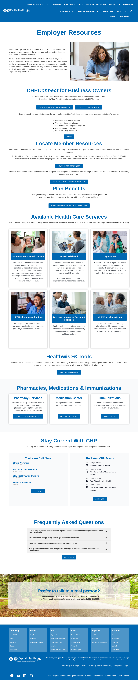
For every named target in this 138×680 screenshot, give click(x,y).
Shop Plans (65, 11)
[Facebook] (12, 675)
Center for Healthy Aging (96, 4)
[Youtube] (18, 675)
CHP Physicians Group (73, 4)
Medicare (33, 638)
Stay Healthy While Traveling (26, 476)
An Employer (75, 642)
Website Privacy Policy (104, 665)
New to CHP (75, 635)
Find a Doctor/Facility (35, 4)
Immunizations (110, 416)
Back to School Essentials (25, 469)
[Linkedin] (25, 675)
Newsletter (13, 649)
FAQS (94, 635)
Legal (126, 665)
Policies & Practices (87, 665)
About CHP (108, 11)
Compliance (118, 665)
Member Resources (86, 11)
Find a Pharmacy (54, 4)
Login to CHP (121, 16)
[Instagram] (31, 675)
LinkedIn (115, 646)
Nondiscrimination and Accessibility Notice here (113, 660)
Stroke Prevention (21, 463)
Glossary (95, 638)
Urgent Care (128, 4)
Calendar (13, 642)
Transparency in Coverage (70, 665)
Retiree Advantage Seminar (100, 465)
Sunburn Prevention (22, 482)
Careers (12, 646)
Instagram (115, 649)
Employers (33, 635)
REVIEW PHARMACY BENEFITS (28, 416)
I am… (120, 11)
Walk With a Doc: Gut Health (100, 481)
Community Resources (99, 642)
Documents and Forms (58, 649)
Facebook (115, 638)
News (11, 638)
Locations (113, 4)
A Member (74, 638)
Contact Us (116, 635)
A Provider (74, 646)
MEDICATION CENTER (69, 416)
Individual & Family (36, 642)
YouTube (115, 642)
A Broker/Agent (76, 649)
